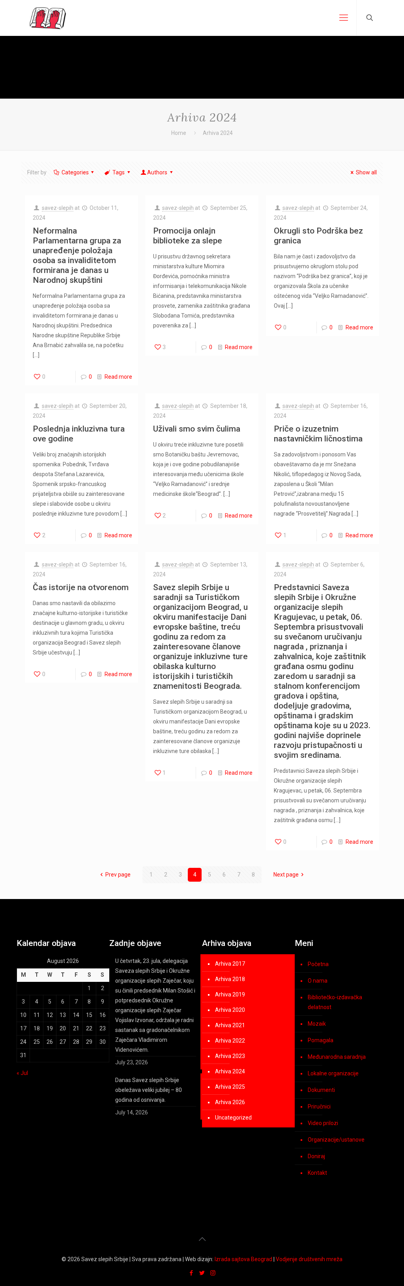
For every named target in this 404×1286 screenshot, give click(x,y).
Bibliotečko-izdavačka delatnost (335, 1002)
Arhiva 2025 (230, 1087)
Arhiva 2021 (230, 1025)
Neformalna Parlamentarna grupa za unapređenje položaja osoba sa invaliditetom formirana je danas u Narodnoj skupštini (77, 255)
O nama (317, 981)
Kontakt (317, 1173)
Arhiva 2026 (230, 1102)
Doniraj (316, 1156)
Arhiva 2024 (230, 1071)
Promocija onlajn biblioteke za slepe (187, 235)
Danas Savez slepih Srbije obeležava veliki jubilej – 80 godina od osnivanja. (148, 1090)
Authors (157, 172)
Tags (118, 172)
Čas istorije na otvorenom (81, 587)
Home (178, 133)
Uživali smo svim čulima (196, 429)
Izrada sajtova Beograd (243, 1259)
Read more (118, 377)
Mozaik (317, 1024)
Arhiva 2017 (230, 964)
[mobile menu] (343, 17)
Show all (366, 172)
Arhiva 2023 (230, 1056)
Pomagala (320, 1040)
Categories (75, 172)
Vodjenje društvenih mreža (309, 1259)
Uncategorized (233, 1117)
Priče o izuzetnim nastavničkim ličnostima (318, 433)
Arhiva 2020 (230, 1010)
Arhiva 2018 (230, 979)
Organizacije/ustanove (336, 1139)
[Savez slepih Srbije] (48, 18)
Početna (318, 964)
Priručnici (319, 1106)
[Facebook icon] (191, 1273)
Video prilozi (323, 1123)
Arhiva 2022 (230, 1040)
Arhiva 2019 (230, 994)
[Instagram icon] (213, 1273)
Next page (286, 874)
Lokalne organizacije (333, 1073)
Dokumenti (321, 1090)
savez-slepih (57, 208)
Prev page (118, 874)
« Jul (22, 1073)
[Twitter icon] (202, 1273)
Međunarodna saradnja (337, 1057)
